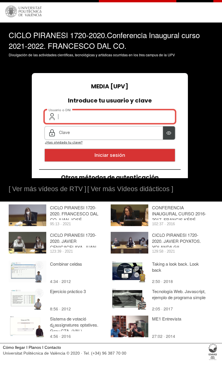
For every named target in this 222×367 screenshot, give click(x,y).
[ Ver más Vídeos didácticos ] (130, 189)
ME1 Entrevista (166, 319)
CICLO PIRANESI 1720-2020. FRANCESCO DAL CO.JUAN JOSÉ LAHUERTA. (74, 216)
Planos (35, 347)
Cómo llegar (14, 347)
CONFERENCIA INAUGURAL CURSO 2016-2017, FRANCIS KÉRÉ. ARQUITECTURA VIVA (179, 216)
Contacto (53, 347)
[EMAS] (213, 359)
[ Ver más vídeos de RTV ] (47, 189)
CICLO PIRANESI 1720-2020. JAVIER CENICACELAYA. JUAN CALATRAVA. (73, 244)
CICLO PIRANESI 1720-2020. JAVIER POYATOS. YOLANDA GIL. (176, 241)
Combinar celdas (66, 264)
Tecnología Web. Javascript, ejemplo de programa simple (179, 294)
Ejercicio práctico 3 (68, 291)
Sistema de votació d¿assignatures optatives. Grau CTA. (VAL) (74, 325)
